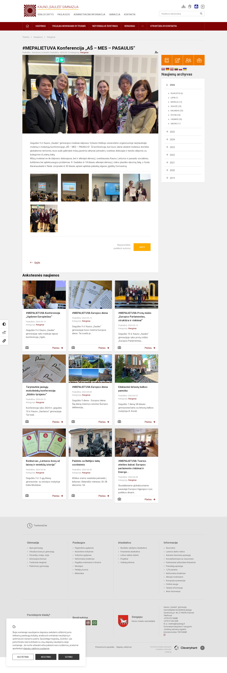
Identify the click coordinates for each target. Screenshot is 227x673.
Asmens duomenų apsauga (178, 555)
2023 (172, 147)
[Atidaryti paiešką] (201, 13)
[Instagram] (88, 622)
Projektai (124, 559)
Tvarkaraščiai (40, 525)
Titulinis (26, 37)
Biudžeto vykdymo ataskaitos (133, 548)
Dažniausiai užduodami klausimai (181, 562)
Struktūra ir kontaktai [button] (163, 26)
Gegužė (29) (176, 106)
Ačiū (142, 247)
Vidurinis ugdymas (83, 555)
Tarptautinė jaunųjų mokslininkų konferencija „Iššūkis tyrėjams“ (40, 391)
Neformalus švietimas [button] (105, 26)
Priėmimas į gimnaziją (39, 566)
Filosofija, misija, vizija (39, 555)
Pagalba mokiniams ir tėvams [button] (69, 26)
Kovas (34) (176, 115)
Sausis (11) (176, 124)
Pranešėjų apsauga (174, 566)
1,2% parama (171, 569)
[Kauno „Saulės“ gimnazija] (30, 10)
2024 (172, 139)
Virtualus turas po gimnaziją (41, 551)
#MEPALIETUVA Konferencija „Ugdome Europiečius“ (43, 315)
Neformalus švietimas (84, 559)
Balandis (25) (177, 111)
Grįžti (37, 262)
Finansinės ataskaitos (130, 551)
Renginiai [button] (129, 26)
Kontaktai (129, 14)
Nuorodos (170, 548)
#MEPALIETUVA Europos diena (90, 313)
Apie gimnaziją (36, 548)
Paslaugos (63, 14)
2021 (172, 162)
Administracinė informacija (89, 14)
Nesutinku (46, 657)
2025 (172, 132)
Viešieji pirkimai (127, 562)
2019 (172, 178)
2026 (172, 85)
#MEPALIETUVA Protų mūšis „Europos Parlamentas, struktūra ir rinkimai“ (134, 317)
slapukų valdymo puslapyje (36, 648)
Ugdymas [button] (41, 26)
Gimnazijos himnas (37, 559)
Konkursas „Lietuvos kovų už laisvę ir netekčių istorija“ (43, 463)
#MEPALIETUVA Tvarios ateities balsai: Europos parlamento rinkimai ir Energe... (132, 467)
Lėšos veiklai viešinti (129, 555)
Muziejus (79, 566)
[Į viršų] (202, 648)
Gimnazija (114, 14)
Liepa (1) (174, 98)
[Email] (94, 622)
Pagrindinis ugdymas (84, 548)
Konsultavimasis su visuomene (179, 559)
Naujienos (38, 37)
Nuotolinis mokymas (84, 551)
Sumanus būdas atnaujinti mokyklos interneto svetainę (160, 649)
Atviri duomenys (173, 591)
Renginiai (51, 37)
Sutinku (69, 657)
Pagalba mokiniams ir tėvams (88, 562)
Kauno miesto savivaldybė (143, 621)
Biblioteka (79, 573)
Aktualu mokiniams (174, 577)
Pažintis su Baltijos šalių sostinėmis (86, 463)
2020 (172, 170)
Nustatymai (23, 657)
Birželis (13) (176, 102)
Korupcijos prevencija (175, 580)
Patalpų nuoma (81, 569)
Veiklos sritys (46, 14)
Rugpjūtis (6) (177, 93)
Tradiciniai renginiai (37, 562)
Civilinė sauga (172, 584)
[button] (183, 6)
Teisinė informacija (174, 588)
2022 (172, 155)
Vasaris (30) (176, 119)
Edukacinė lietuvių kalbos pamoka (132, 389)
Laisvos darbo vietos (175, 551)
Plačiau (55, 348)
